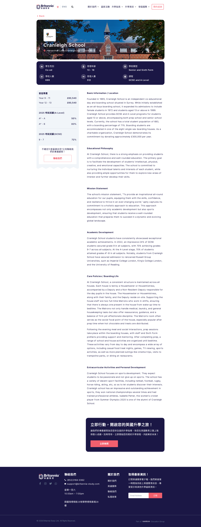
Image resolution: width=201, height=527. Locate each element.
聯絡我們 (112, 491)
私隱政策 (112, 497)
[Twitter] (50, 483)
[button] (72, 7)
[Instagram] (45, 483)
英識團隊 (112, 486)
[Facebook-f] (40, 483)
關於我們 (112, 481)
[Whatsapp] (56, 483)
